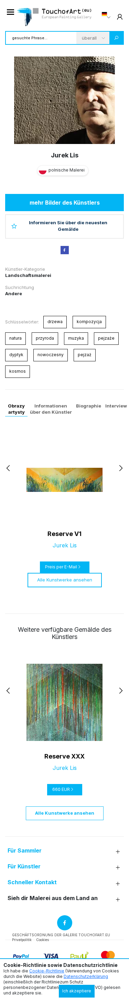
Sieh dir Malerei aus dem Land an (53, 898)
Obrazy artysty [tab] (16, 409)
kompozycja (89, 321)
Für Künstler (24, 866)
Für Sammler (25, 850)
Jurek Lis (64, 155)
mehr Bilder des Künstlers (65, 202)
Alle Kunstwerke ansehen (64, 579)
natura (15, 338)
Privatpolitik (22, 940)
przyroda (45, 338)
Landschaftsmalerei (28, 275)
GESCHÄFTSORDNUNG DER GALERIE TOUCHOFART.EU (61, 935)
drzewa (55, 321)
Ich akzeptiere (76, 990)
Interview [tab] (116, 406)
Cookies (42, 940)
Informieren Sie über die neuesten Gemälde (68, 226)
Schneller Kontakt (32, 882)
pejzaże (106, 338)
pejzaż (85, 354)
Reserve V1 (64, 533)
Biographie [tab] (88, 406)
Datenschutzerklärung (86, 976)
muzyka (76, 338)
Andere (13, 293)
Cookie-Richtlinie (46, 970)
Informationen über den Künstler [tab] (51, 409)
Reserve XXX (64, 756)
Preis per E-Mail (61, 566)
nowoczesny (50, 354)
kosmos (17, 371)
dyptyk (16, 354)
